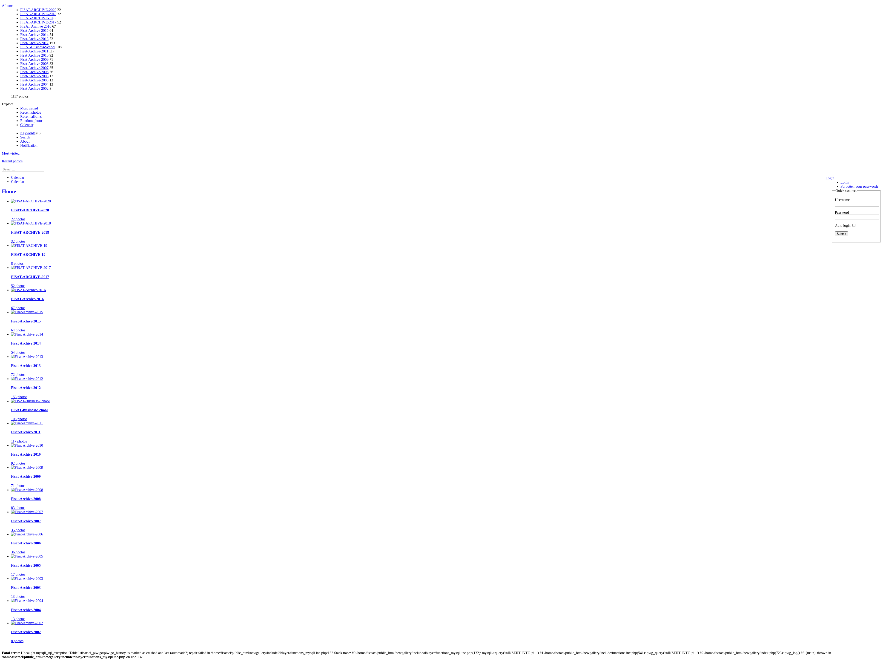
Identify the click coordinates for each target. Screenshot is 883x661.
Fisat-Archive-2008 (34, 64)
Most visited (29, 108)
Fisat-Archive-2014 (34, 35)
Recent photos (30, 112)
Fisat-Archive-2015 (34, 30)
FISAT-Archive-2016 (35, 26)
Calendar (26, 125)
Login (830, 178)
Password (842, 212)
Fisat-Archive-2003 (34, 80)
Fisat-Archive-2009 (34, 59)
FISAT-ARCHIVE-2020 (38, 10)
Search (25, 137)
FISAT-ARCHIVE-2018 (38, 14)
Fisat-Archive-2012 (34, 43)
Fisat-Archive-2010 (34, 55)
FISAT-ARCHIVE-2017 (38, 22)
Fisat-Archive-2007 (34, 68)
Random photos (31, 121)
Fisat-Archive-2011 (34, 51)
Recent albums (31, 116)
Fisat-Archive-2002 (34, 88)
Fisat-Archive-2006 (34, 72)
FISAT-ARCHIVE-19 (36, 18)
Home (9, 191)
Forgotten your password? (859, 186)
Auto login (843, 225)
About (24, 141)
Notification (28, 145)
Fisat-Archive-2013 (34, 39)
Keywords (27, 133)
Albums (7, 6)
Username (842, 200)
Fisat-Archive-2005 (34, 76)
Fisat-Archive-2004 (34, 84)
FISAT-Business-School (37, 47)
